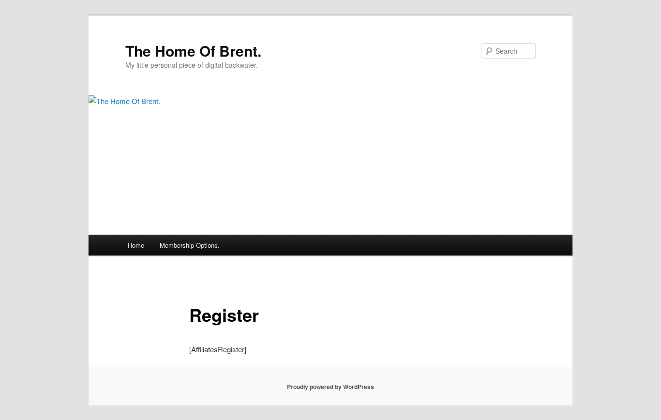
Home (136, 245)
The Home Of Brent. (193, 50)
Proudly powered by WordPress (330, 386)
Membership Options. (190, 245)
